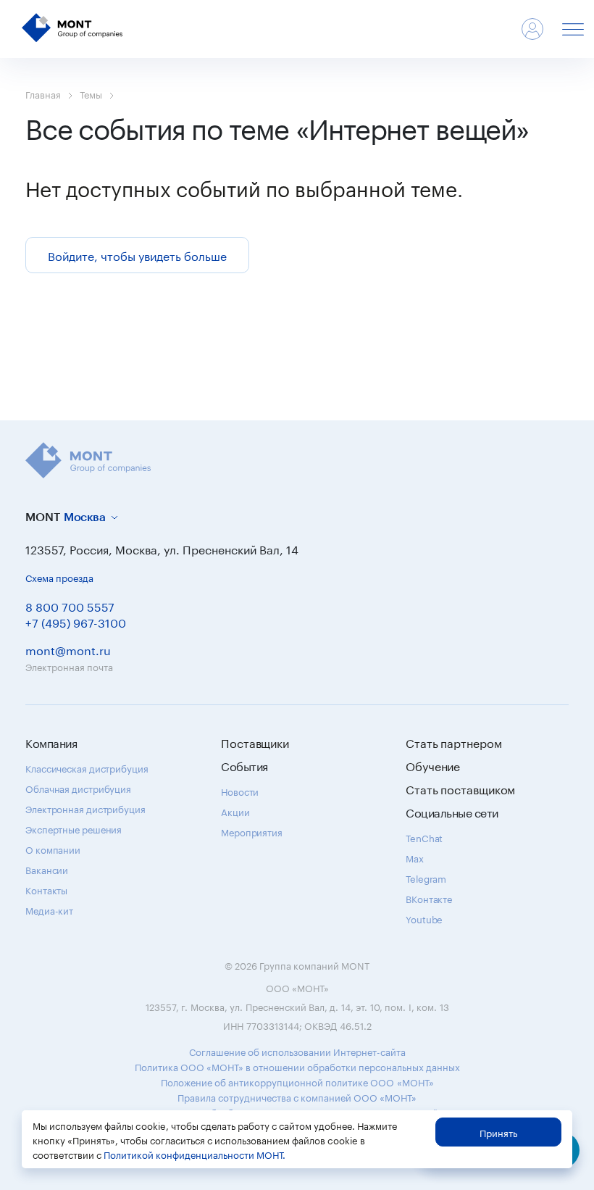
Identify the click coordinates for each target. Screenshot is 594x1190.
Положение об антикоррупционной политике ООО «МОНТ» (297, 1081)
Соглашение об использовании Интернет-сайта (297, 1051)
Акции (235, 810)
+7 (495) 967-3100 (75, 621)
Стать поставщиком (460, 788)
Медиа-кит (49, 909)
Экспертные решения (73, 828)
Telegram (426, 877)
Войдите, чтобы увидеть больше (137, 255)
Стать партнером (454, 742)
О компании (52, 848)
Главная (43, 93)
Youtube (424, 918)
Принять (498, 1132)
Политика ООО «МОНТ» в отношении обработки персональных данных (297, 1066)
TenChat (424, 837)
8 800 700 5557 (69, 605)
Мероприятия (252, 831)
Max (415, 857)
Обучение (433, 765)
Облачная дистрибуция (78, 787)
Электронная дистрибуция (85, 808)
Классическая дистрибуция (86, 767)
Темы (91, 93)
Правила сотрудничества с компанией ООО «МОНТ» (297, 1096)
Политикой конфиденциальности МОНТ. (194, 1154)
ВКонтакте (429, 897)
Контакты (46, 889)
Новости (240, 790)
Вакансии (46, 868)
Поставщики (255, 742)
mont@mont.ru (68, 649)
